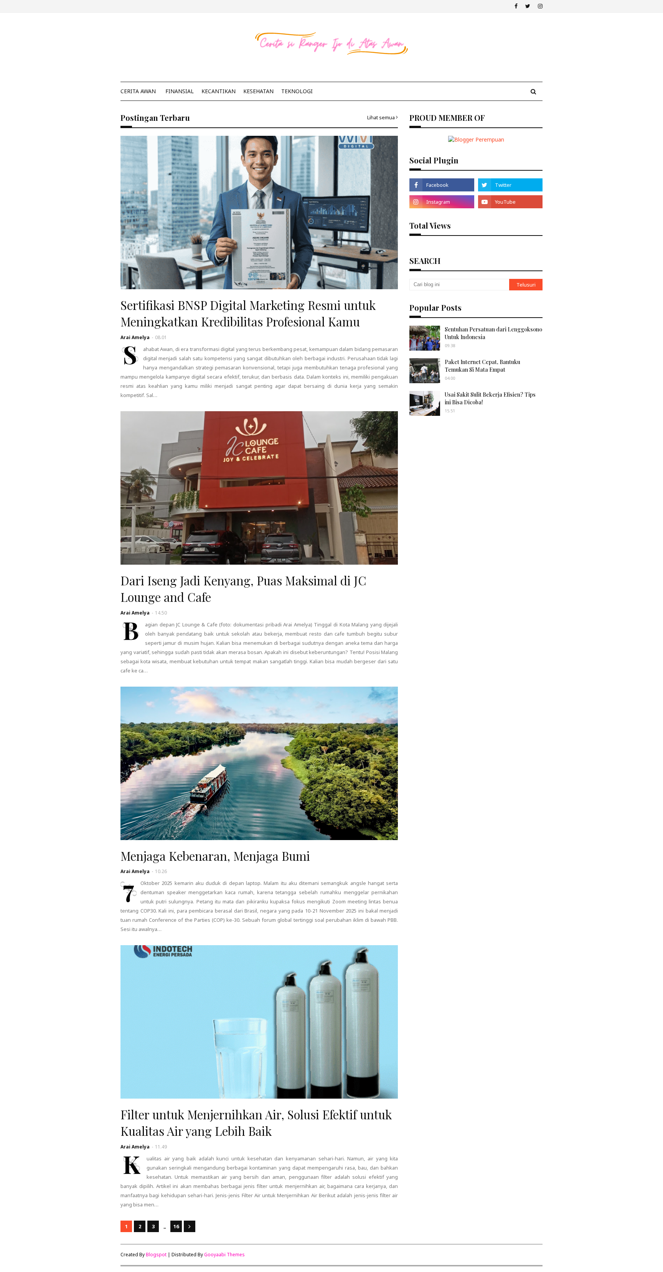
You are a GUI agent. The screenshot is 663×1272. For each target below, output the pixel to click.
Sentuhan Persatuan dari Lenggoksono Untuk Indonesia (493, 333)
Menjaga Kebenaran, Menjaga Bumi (215, 856)
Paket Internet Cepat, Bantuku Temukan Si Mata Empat (482, 365)
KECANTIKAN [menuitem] (218, 91)
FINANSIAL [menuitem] (179, 91)
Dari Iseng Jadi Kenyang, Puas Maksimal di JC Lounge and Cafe (243, 588)
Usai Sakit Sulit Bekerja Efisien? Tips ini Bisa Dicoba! (490, 398)
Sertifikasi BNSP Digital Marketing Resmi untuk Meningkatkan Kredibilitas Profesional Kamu (248, 313)
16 (176, 1226)
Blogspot (156, 1254)
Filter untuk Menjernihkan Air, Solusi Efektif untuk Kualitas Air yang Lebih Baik (256, 1122)
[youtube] (510, 201)
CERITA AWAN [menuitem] (138, 91)
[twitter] (527, 6)
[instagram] (539, 6)
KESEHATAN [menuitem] (258, 91)
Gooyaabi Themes (224, 1254)
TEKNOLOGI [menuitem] (297, 91)
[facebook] (516, 6)
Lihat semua (381, 117)
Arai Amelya (135, 337)
